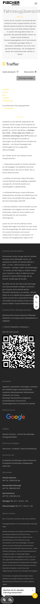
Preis (6, 92)
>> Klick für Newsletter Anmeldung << (16, 327)
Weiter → (12, 108)
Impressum (6, 449)
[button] (36, 3)
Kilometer (5, 98)
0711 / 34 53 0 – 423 (26, 506)
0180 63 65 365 (14, 480)
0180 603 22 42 (14, 496)
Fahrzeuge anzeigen (26, 78)
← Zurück (5, 108)
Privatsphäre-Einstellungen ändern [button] (15, 460)
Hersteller (5, 89)
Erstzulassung (7, 101)
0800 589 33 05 (14, 488)
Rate (4, 95)
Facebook (15, 449)
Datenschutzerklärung (28, 449)
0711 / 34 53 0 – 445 (21, 501)
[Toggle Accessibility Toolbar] (35, 596)
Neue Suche (29, 72)
